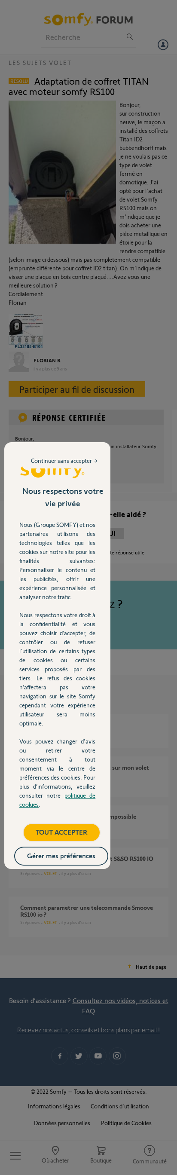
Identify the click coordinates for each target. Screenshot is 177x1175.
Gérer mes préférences (61, 855)
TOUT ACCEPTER (62, 832)
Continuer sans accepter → (64, 460)
